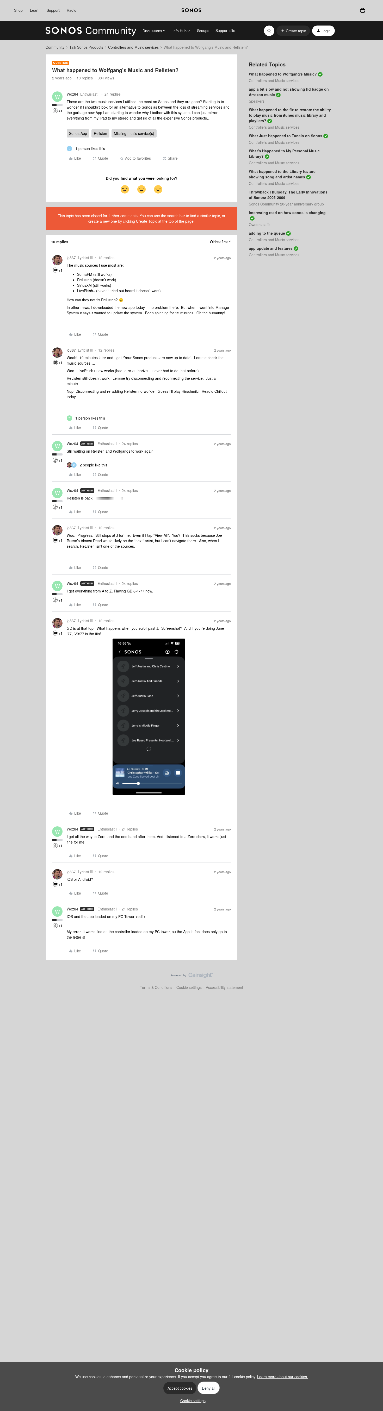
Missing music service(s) (134, 133)
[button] (293, 31)
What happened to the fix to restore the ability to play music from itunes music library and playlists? (290, 115)
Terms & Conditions (156, 987)
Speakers (256, 101)
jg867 (71, 257)
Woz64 (72, 94)
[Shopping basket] (362, 10)
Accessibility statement (224, 987)
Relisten (100, 133)
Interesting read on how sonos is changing (287, 212)
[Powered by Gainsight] (192, 977)
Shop (18, 10)
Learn (35, 10)
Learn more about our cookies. (282, 1376)
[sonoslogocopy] (191, 10)
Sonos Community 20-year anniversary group (286, 204)
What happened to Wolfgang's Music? (283, 74)
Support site (225, 30)
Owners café (259, 224)
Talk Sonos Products (86, 47)
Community (55, 47)
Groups (203, 30)
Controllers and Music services (133, 47)
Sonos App (78, 133)
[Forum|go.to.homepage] (91, 31)
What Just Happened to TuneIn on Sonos (285, 135)
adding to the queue (267, 233)
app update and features (271, 248)
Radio (71, 10)
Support (53, 10)
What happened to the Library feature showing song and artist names (282, 174)
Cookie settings (189, 987)
